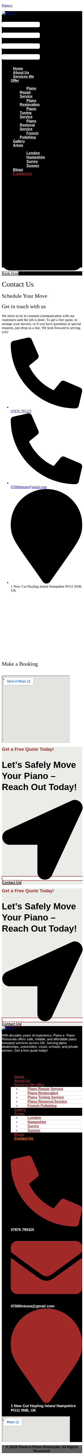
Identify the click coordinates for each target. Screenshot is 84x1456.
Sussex (32, 166)
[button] (21, 39)
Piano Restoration (30, 102)
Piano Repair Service (28, 92)
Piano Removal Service (28, 125)
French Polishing (29, 135)
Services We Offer (22, 78)
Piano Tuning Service (28, 113)
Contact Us (22, 174)
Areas (18, 145)
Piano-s (7, 5)
